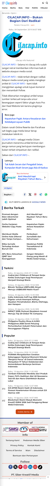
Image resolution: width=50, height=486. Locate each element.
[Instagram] (25, 467)
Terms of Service (14, 450)
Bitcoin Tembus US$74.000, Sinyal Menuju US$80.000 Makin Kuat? (24, 288)
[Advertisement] (25, 482)
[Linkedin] (30, 467)
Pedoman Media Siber (34, 440)
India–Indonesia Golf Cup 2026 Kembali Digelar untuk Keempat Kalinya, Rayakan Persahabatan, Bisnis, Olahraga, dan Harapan (28, 301)
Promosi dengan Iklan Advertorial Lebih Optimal (10, 216)
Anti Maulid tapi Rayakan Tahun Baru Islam (29, 177)
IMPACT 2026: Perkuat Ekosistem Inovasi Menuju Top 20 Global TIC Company (27, 312)
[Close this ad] (48, 477)
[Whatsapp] (46, 194)
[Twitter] (30, 194)
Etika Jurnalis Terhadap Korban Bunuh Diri (10, 246)
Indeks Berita (24, 412)
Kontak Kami (33, 445)
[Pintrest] (35, 194)
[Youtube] (35, 467)
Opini (32, 25)
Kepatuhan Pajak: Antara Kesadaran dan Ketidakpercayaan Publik (36, 226)
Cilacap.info (11, 3)
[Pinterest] (20, 467)
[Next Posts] (45, 178)
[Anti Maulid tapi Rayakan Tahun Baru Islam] (8, 177)
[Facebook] (10, 467)
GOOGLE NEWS (39, 202)
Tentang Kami (12, 440)
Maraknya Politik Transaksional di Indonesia (35, 246)
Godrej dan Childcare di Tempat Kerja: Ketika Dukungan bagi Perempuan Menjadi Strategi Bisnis (26, 277)
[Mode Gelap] (43, 3)
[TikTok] (40, 467)
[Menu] (4, 3)
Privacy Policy (17, 445)
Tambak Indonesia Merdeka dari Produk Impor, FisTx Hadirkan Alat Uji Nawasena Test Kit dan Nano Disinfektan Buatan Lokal (27, 377)
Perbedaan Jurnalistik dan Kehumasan (34, 236)
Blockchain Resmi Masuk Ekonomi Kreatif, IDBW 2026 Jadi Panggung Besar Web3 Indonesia (28, 402)
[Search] (46, 3)
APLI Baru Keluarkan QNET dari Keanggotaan (12, 256)
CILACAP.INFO (9, 64)
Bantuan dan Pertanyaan (25, 455)
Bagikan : (8, 194)
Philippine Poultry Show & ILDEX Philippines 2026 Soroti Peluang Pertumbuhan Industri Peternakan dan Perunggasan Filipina (27, 325)
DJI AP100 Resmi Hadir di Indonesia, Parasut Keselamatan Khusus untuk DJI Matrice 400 (27, 390)
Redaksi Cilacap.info (21, 25)
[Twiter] (15, 467)
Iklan (28, 450)
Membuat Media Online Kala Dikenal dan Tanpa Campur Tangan (11, 236)
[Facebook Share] (25, 194)
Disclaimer (39, 450)
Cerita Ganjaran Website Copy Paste (11, 225)
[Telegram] (41, 194)
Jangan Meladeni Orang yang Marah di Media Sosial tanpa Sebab (37, 256)
